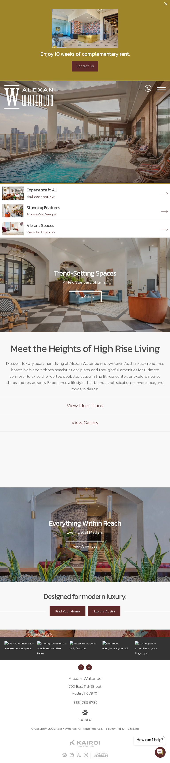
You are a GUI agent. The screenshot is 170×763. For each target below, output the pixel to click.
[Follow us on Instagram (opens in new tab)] (89, 667)
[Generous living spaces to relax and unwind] (52, 648)
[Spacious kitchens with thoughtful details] (19, 646)
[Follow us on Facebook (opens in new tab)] (81, 667)
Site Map (133, 728)
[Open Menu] (161, 89)
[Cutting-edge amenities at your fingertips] (150, 648)
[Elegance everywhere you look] (117, 646)
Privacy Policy (115, 728)
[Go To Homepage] (28, 97)
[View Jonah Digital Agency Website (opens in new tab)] (101, 756)
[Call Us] (148, 89)
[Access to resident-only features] (85, 646)
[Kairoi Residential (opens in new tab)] (85, 745)
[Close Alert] (166, 5)
